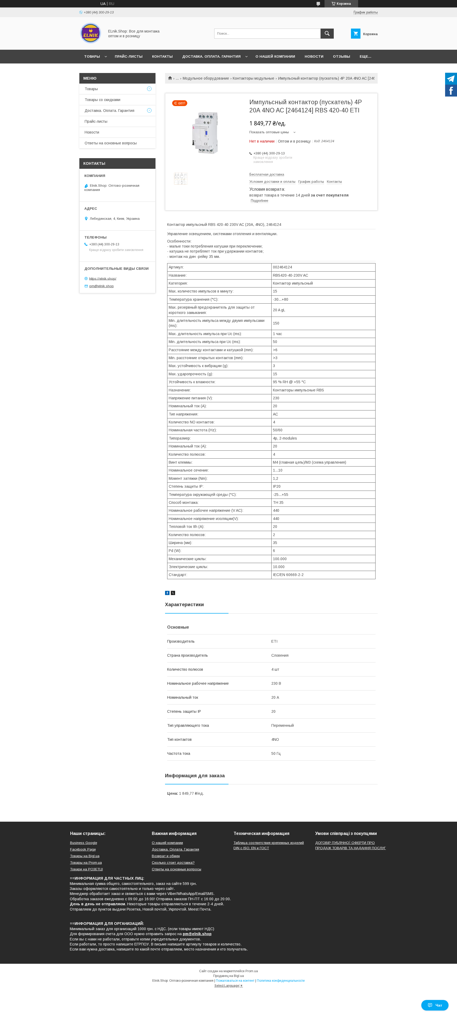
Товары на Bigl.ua (84, 856)
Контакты (162, 56)
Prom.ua (251, 971)
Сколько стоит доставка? (173, 863)
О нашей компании (275, 56)
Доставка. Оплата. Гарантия (211, 56)
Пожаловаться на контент (235, 981)
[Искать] (327, 34)
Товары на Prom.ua (86, 863)
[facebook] (167, 594)
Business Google (83, 843)
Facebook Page (83, 849)
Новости (314, 56)
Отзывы (341, 56)
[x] (173, 594)
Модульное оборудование (206, 78)
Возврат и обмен (166, 856)
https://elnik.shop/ (102, 278)
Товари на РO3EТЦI (86, 869)
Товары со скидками (102, 100)
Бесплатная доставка (266, 174)
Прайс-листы (129, 56)
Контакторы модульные (253, 78)
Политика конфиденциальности (281, 981)
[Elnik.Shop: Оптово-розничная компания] (90, 43)
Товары (92, 56)
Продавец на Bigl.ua (228, 976)
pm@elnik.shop (101, 286)
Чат (439, 1005)
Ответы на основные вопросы (111, 143)
